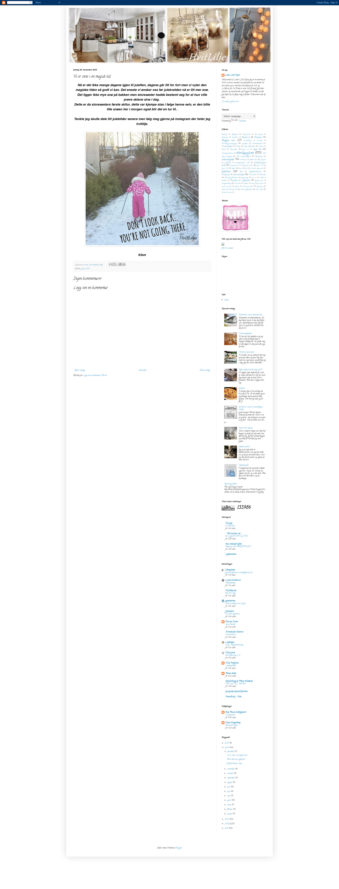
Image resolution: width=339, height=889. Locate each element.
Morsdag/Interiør (231, 177)
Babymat (234, 134)
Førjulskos (233, 149)
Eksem (224, 149)
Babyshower (246, 134)
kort (245, 168)
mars (229, 805)
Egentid (260, 146)
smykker (245, 183)
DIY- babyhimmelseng (234, 645)
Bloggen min (228, 141)
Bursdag (259, 140)
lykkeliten (226, 172)
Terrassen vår (248, 186)
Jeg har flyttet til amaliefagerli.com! (238, 572)
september (231, 778)
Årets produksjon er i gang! (235, 603)
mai (229, 796)
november (231, 769)
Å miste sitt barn (227, 192)
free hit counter (227, 248)
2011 (227, 828)
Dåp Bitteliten (249, 146)
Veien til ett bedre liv (229, 189)
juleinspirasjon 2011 (242, 162)
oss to (254, 178)
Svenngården (230, 570)
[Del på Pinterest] (124, 264)
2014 (227, 747)
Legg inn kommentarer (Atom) (95, 375)
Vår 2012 (259, 189)
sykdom (236, 186)
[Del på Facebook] (120, 264)
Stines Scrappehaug (232, 722)
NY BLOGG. (230, 593)
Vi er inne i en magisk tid (237, 755)
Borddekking (247, 140)
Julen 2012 (249, 165)
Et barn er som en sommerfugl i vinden (251, 408)
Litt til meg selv (257, 168)
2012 (227, 823)
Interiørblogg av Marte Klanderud (239, 681)
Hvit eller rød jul (246, 428)
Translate (242, 121)
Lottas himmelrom (233, 580)
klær (240, 168)
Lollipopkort (230, 715)
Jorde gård (229, 611)
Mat (241, 171)
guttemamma (230, 600)
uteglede (260, 186)
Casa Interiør (230, 624)
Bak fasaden (258, 134)
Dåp (238, 146)
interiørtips (243, 160)
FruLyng (228, 523)
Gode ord (245, 149)
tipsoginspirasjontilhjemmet (236, 691)
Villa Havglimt (232, 663)
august (230, 782)
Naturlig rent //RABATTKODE (238, 546)
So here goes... (230, 525)
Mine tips (262, 174)
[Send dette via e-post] (110, 264)
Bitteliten (258, 137)
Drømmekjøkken (227, 146)
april (229, 800)
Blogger (179, 848)
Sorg (252, 183)
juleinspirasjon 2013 (235, 165)
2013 (227, 819)
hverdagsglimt (245, 153)
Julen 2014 (85, 268)
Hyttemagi (258, 156)
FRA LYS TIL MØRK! (235, 683)
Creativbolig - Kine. (233, 696)
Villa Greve (230, 652)
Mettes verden (230, 673)
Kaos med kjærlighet (233, 544)
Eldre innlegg (205, 370)
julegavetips (227, 163)
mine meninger (238, 174)
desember (230, 751)
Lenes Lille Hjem (232, 75)
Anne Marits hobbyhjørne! (235, 712)
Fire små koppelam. (232, 614)
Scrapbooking (226, 183)
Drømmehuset (257, 143)
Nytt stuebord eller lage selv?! (250, 369)
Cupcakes (245, 143)
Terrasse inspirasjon (246, 352)
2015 (227, 743)
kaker (233, 168)
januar (230, 814)
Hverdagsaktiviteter (227, 153)
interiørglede (228, 160)
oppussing (245, 177)
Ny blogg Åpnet (230, 484)
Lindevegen (229, 642)
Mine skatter (252, 175)
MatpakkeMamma (255, 171)
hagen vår (257, 149)
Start (226, 300)
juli (229, 787)
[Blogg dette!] (114, 264)
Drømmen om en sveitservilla (250, 315)
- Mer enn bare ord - (233, 533)
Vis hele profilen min (230, 101)
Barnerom (245, 137)
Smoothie (237, 183)
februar (230, 809)
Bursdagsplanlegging (229, 143)
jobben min (253, 159)
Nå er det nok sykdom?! (236, 759)
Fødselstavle (244, 465)
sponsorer (261, 183)
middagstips (226, 174)
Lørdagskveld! (230, 665)
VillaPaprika (230, 590)
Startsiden (142, 370)
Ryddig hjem (258, 180)
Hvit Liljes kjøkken (243, 156)
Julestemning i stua (234, 763)
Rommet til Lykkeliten (240, 180)
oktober (230, 773)
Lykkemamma (230, 554)
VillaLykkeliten (246, 189)
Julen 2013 (259, 165)
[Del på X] (117, 264)
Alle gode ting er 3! (232, 655)
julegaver (263, 160)
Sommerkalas (230, 634)
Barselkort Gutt (231, 725)
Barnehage (225, 137)
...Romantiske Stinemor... (234, 632)
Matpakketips (230, 582)
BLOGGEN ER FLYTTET (236, 536)
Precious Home (231, 621)
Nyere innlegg (79, 370)
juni (229, 791)
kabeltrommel (244, 446)
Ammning (224, 134)
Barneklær (235, 137)
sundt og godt (226, 186)
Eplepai (242, 388)
